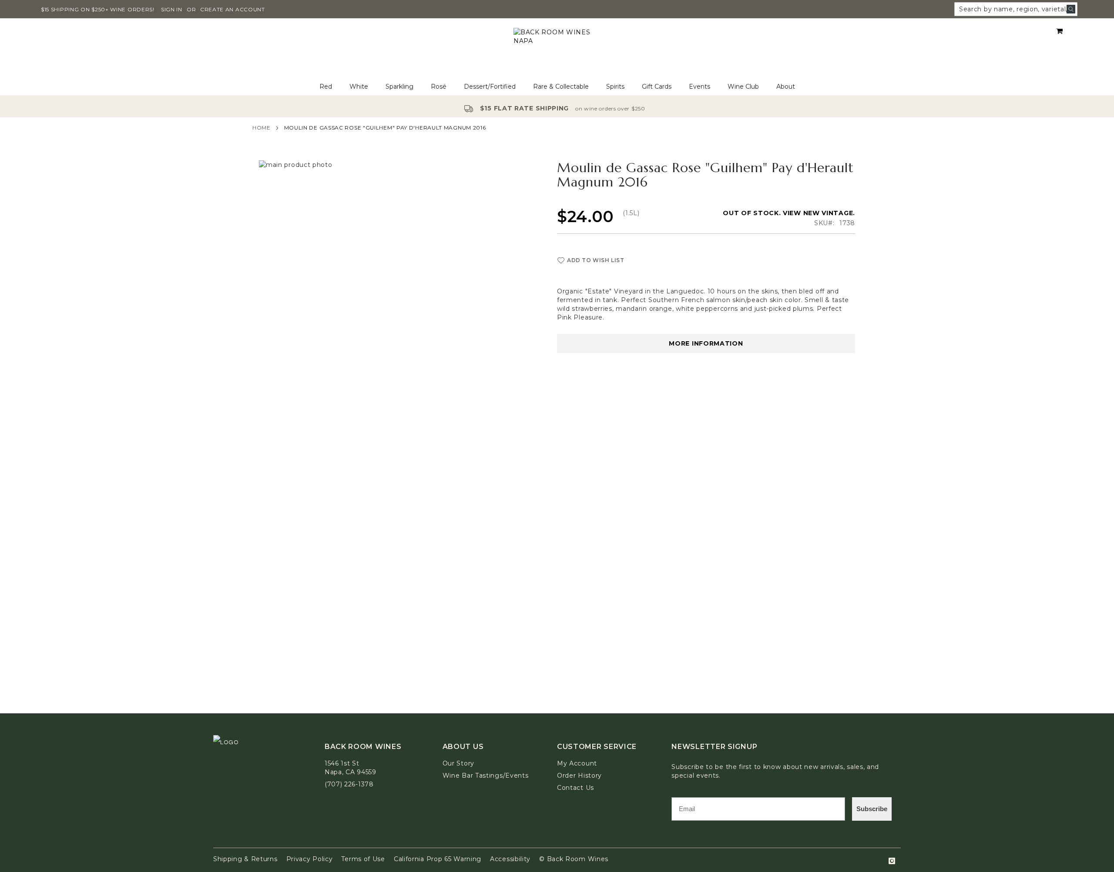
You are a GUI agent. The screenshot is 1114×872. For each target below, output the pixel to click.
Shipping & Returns (245, 859)
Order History (579, 775)
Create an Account (232, 9)
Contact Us (575, 788)
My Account (577, 763)
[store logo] (557, 48)
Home (261, 127)
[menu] (557, 86)
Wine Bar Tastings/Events (486, 775)
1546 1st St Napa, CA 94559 (350, 767)
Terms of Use (363, 859)
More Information (706, 343)
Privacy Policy (309, 859)
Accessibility (510, 859)
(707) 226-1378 (349, 784)
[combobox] (1015, 9)
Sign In (171, 9)
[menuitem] (326, 86)
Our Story (458, 763)
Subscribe (871, 808)
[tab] (557, 86)
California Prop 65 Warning (437, 859)
